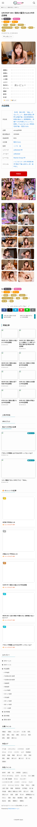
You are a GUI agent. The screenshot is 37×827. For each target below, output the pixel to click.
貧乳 (3, 738)
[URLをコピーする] (33, 310)
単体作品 (17, 788)
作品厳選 (6, 668)
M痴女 (4, 731)
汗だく (4, 797)
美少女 (4, 801)
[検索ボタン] (34, 3)
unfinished (17, 154)
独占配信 (20, 797)
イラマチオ (21, 749)
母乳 (8, 735)
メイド (4, 785)
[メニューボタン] (3, 3)
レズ (22, 752)
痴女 (4, 30)
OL (13, 772)
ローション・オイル (13, 785)
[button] (4, 310)
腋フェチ (15, 21)
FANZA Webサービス (13, 808)
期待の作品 (7, 18)
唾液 (13, 755)
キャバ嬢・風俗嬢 (7, 779)
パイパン (24, 782)
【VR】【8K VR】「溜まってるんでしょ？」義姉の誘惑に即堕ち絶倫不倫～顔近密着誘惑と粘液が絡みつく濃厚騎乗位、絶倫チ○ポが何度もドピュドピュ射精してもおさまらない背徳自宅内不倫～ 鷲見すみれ (24, 119)
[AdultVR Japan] (18, 3)
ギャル (4, 752)
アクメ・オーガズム (7, 775)
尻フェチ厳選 (8, 694)
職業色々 (15, 801)
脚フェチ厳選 (8, 701)
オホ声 (28, 749)
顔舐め (4, 761)
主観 (33, 785)
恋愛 (16, 794)
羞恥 (9, 801)
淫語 (9, 797)
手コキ (22, 794)
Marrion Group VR (19, 158)
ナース (10, 752)
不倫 (17, 27)
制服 (8, 755)
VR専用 (13, 24)
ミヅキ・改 (17, 146)
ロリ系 (23, 731)
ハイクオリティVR (7, 27)
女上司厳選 (7, 690)
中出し (23, 27)
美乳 (31, 797)
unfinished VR (18, 150)
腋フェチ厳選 (8, 704)
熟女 (13, 735)
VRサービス (7, 661)
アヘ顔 (4, 749)
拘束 (30, 755)
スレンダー (16, 731)
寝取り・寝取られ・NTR (14, 791)
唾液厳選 (6, 686)
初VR (3, 755)
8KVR (5, 24)
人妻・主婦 (5, 788)
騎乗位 (22, 801)
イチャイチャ (11, 749)
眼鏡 (8, 758)
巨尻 (3, 735)
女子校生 (24, 788)
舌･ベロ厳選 (7, 708)
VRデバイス (7, 665)
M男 (9, 772)
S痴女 (9, 731)
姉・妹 (30, 27)
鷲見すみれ (16, 18)
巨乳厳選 (6, 697)
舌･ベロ (28, 758)
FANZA (18, 174)
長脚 (8, 738)
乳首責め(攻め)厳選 (9, 679)
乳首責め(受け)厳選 (9, 676)
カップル (23, 775)
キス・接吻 (31, 775)
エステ (17, 775)
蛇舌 (29, 735)
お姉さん (21, 24)
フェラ (30, 782)
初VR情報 (7, 712)
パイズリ (6, 21)
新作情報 (6, 715)
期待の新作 (7, 719)
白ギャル (23, 735)
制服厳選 (6, 683)
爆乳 (17, 735)
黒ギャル (14, 738)
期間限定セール (30, 794)
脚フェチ (14, 758)
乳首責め (28, 752)
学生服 (4, 791)
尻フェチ (19, 755)
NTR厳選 (6, 672)
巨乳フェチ (5, 794)
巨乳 (29, 731)
